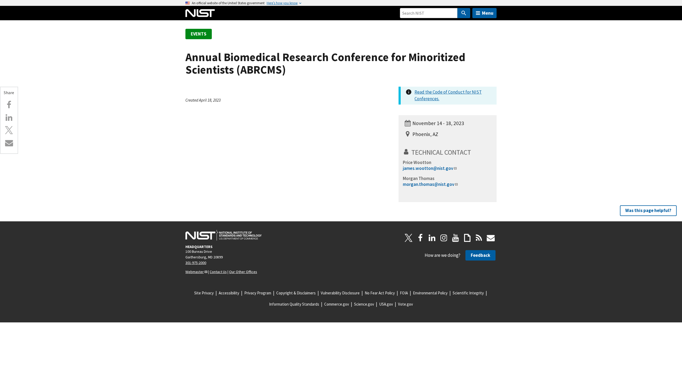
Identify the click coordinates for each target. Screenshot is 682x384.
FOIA (404, 292)
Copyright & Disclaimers (296, 292)
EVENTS (198, 34)
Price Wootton (417, 162)
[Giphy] (467, 238)
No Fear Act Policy (380, 292)
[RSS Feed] (479, 238)
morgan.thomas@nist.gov (428, 184)
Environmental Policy (430, 292)
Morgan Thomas (419, 178)
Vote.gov (405, 304)
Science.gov (364, 304)
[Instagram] (444, 238)
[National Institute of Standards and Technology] (223, 235)
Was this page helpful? (648, 210)
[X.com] (9, 130)
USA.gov (386, 304)
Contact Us (218, 271)
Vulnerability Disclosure (340, 292)
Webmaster (194, 271)
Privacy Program (257, 292)
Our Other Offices (243, 271)
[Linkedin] (9, 117)
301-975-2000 (195, 262)
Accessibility (229, 292)
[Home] (200, 13)
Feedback (480, 255)
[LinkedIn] (432, 238)
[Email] (9, 143)
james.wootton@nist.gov (428, 168)
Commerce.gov (336, 304)
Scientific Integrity (468, 292)
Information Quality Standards (294, 304)
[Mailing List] (491, 238)
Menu (487, 13)
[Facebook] (9, 104)
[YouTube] (455, 238)
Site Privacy (204, 292)
